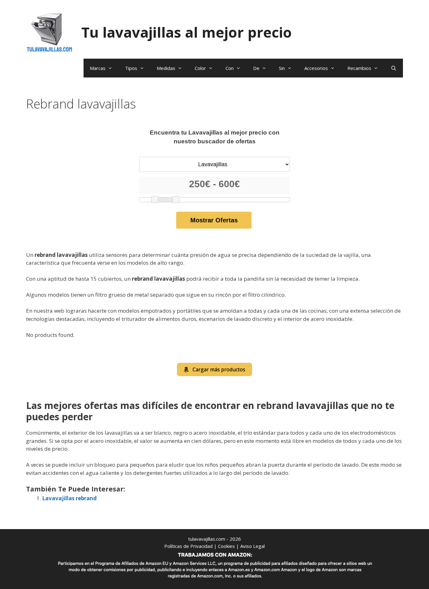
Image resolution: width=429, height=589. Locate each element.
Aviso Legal (252, 546)
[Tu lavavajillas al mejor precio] (49, 31)
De (256, 68)
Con (229, 68)
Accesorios (316, 68)
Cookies (226, 546)
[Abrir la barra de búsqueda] (393, 68)
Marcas (98, 68)
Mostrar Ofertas (214, 220)
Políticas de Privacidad (188, 546)
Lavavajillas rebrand (69, 498)
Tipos (131, 68)
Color (200, 68)
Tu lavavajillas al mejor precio (186, 32)
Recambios (359, 68)
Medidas (166, 68)
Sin (282, 68)
